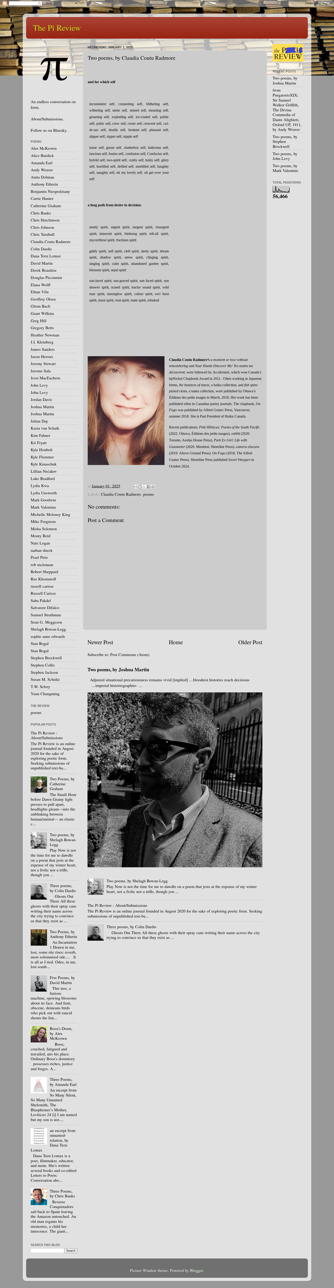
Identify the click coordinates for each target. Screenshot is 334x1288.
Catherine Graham (46, 205)
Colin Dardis (41, 248)
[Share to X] (144, 487)
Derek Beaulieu (43, 270)
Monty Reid (40, 535)
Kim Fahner (40, 435)
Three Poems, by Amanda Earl (63, 1082)
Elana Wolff (40, 284)
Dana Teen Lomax (46, 256)
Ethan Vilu (40, 291)
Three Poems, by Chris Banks (62, 1193)
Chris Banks (41, 213)
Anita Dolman (42, 177)
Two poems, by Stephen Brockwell (285, 141)
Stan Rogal (40, 643)
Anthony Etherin (44, 184)
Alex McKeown (44, 148)
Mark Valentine (43, 507)
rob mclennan (42, 564)
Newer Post (100, 642)
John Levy (39, 385)
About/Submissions (47, 119)
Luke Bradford (43, 478)
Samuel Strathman (46, 614)
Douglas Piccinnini (46, 277)
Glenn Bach (40, 306)
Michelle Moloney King (50, 514)
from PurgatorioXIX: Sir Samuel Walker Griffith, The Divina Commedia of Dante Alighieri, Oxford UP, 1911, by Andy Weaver (287, 109)
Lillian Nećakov (44, 471)
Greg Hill (38, 320)
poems (148, 494)
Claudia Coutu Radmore (121, 494)
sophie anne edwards (48, 636)
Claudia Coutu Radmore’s (189, 360)
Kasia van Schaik (45, 428)
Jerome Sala (41, 370)
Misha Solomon (44, 528)
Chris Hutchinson (45, 220)
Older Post (250, 642)
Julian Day (39, 421)
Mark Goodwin (43, 499)
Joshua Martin (42, 406)
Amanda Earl (41, 162)
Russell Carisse (43, 593)
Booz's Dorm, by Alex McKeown (61, 1033)
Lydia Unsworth (44, 492)
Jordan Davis (41, 399)
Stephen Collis (43, 665)
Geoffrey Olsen (43, 299)
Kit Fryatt (39, 442)
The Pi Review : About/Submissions (117, 905)
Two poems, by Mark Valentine (285, 168)
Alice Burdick (42, 155)
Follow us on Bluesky (48, 130)
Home (176, 642)
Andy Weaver (42, 169)
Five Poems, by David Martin (62, 980)
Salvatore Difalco (45, 607)
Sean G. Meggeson (46, 622)
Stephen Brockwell (46, 657)
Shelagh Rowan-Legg (48, 629)
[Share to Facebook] (148, 487)
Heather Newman (45, 335)
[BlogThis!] (140, 487)
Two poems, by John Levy (285, 156)
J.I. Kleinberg (42, 342)
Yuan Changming (45, 693)
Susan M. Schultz (45, 679)
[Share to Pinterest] (153, 487)
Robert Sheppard (44, 571)
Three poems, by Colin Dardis (131, 926)
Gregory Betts (42, 327)
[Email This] (135, 487)
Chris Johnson (42, 227)
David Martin (42, 263)
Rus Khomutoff (43, 579)
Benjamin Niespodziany (50, 191)
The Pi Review (57, 27)
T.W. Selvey (40, 686)
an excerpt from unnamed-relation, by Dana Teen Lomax (53, 1140)
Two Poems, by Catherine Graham (62, 783)
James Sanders (43, 349)
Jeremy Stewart (43, 363)
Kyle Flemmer (42, 457)
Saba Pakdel (41, 600)
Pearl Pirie (39, 557)
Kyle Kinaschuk (44, 464)
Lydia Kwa (40, 485)
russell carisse (42, 586)
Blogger (196, 1270)
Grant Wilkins (42, 313)
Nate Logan (40, 543)
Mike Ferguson (43, 521)
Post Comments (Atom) (129, 654)
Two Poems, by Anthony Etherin (63, 934)
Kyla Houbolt (41, 449)
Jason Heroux (42, 356)
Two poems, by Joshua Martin (118, 669)
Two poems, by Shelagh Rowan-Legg (137, 880)
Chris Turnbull (43, 234)
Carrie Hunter (42, 198)
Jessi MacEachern (45, 377)
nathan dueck (41, 550)
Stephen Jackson (44, 672)
